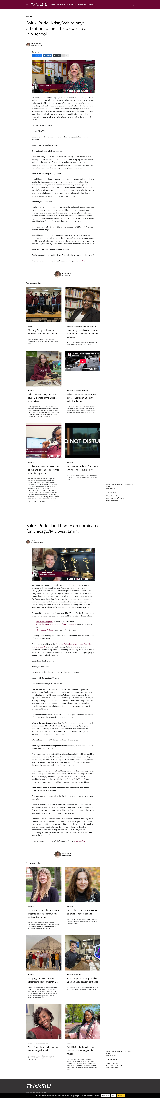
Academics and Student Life (89, 326)
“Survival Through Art (44, 622)
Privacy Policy (110, 496)
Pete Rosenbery (36, 44)
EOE (117, 496)
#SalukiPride (29, 16)
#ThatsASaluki (77, 326)
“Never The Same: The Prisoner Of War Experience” (56, 624)
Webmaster (113, 492)
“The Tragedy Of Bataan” (45, 630)
